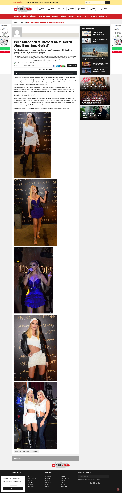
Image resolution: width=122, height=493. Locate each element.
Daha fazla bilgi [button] (13, 485)
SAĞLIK (101, 16)
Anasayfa (16, 22)
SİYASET (79, 16)
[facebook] (54, 66)
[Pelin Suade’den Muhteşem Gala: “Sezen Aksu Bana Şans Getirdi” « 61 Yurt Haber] (23, 9)
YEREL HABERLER (44, 16)
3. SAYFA (94, 16)
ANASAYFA (17, 16)
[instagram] (94, 483)
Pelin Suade (26, 451)
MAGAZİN (71, 16)
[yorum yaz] (65, 66)
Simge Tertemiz (34, 451)
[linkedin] (59, 66)
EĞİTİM (63, 16)
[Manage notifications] (118, 489)
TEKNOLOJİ (31, 487)
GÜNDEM (33, 16)
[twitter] (57, 66)
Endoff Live (18, 451)
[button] (108, 16)
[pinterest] (61, 66)
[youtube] (96, 483)
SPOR (86, 16)
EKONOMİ (55, 16)
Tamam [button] (13, 488)
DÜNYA (25, 16)
